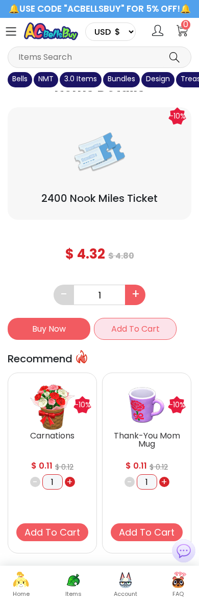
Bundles (121, 79)
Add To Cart (135, 329)
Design (158, 79)
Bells (20, 79)
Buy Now (49, 329)
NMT (46, 79)
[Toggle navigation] (11, 31)
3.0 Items (80, 79)
